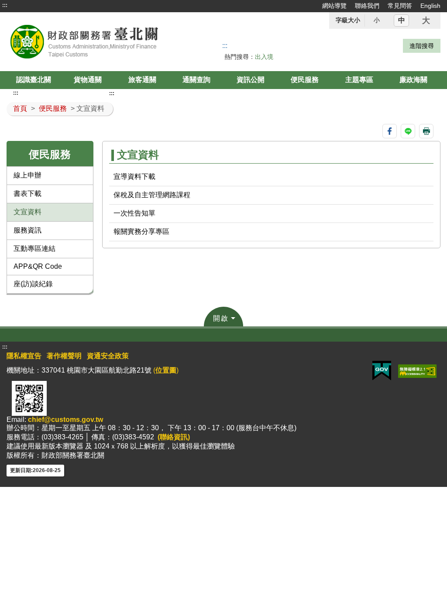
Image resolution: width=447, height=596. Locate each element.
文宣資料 (27, 212)
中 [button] (401, 20)
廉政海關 (413, 79)
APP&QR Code (38, 266)
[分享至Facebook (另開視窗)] (389, 131)
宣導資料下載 (134, 176)
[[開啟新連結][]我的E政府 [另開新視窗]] (381, 370)
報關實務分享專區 (141, 231)
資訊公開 (251, 79)
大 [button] (426, 20)
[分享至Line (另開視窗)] (408, 131)
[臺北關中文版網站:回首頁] (93, 41)
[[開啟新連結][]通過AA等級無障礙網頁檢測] (417, 370)
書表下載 (27, 193)
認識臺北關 (33, 79)
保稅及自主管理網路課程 (151, 195)
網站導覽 (334, 5)
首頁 (20, 108)
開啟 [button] (221, 318)
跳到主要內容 (23, 5)
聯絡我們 (367, 5)
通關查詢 (196, 79)
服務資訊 (27, 230)
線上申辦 (27, 175)
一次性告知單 (134, 213)
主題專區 (359, 79)
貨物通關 (88, 79)
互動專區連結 (34, 248)
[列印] (426, 131)
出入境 (264, 56)
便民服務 (305, 79)
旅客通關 (142, 79)
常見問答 (400, 5)
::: (4, 5)
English (430, 5)
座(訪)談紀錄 (33, 284)
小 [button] (377, 20)
